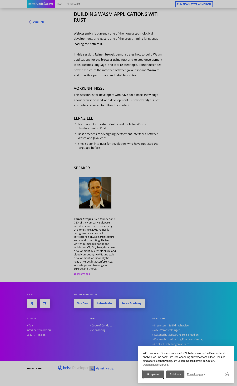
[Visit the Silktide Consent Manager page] (227, 374)
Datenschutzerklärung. (156, 364)
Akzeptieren (153, 374)
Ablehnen (175, 374)
